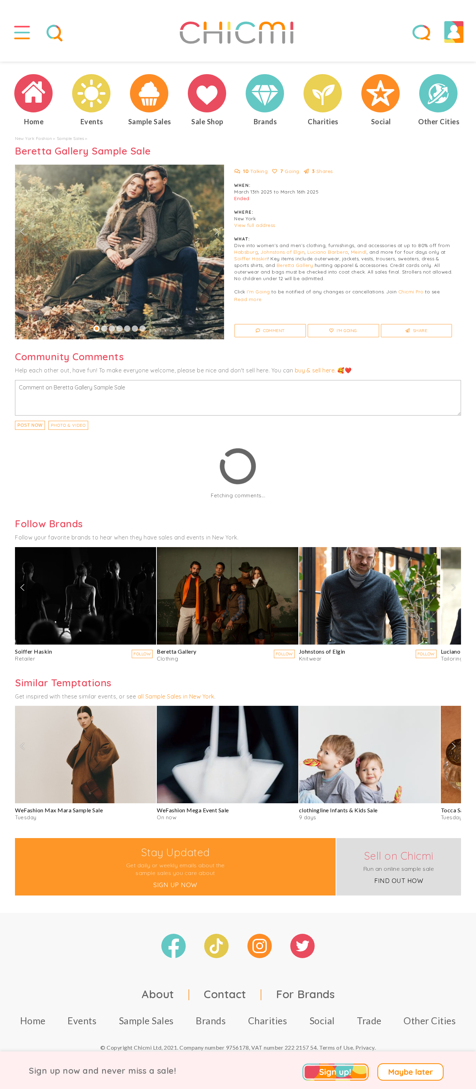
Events (82, 1020)
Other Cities (430, 1020)
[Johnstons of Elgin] (369, 596)
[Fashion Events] (91, 93)
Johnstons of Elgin (283, 252)
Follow (142, 653)
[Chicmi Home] (33, 93)
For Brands (305, 994)
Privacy (365, 1047)
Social (322, 1020)
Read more (248, 299)
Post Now (30, 425)
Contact (225, 994)
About (157, 994)
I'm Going (258, 291)
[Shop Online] (207, 93)
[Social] (380, 93)
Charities (267, 1020)
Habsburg (246, 252)
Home (33, 1020)
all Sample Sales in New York (176, 696)
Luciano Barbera (327, 252)
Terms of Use (336, 1047)
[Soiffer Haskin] (85, 596)
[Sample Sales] (149, 93)
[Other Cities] (438, 93)
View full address (254, 225)
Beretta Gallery (295, 265)
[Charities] (323, 93)
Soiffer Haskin (251, 258)
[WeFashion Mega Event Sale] (227, 754)
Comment (273, 330)
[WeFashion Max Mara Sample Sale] (85, 754)
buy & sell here (315, 370)
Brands (211, 1020)
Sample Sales (70, 138)
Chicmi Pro (411, 291)
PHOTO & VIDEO (68, 425)
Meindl (359, 252)
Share (419, 330)
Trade (369, 1020)
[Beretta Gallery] (227, 596)
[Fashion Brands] (265, 93)
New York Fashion (33, 138)
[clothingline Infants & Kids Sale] (369, 754)
